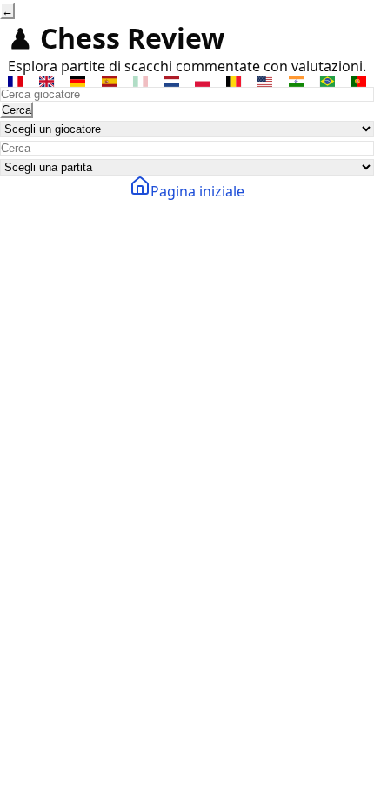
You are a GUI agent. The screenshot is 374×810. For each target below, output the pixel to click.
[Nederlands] (171, 81)
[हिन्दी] (296, 81)
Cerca (16, 109)
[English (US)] (265, 81)
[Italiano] (140, 81)
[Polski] (202, 81)
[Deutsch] (78, 81)
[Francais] (15, 81)
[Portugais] (358, 81)
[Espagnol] (109, 81)
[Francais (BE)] (234, 81)
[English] (47, 81)
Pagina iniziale (197, 191)
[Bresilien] (327, 81)
